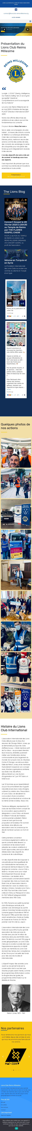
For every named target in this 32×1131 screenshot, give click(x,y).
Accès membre (16, 17)
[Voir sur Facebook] (24, 316)
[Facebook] (16, 9)
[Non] (30, 1124)
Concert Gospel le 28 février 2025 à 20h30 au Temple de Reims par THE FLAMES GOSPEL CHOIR (15, 227)
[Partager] (22, 316)
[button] (3, 1056)
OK (16, 1128)
